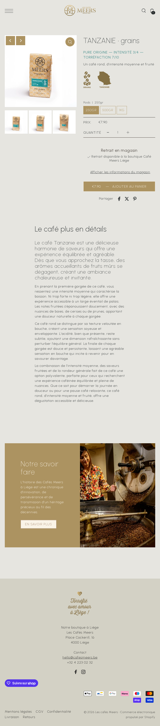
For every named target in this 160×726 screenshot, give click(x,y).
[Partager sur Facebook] (119, 198)
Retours (29, 717)
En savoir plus (38, 524)
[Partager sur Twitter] (127, 198)
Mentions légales (18, 712)
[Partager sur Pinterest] (135, 198)
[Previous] (10, 40)
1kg (122, 110)
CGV (39, 712)
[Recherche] (144, 10)
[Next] (20, 40)
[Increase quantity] (128, 132)
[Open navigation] (10, 11)
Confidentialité (59, 712)
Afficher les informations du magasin (120, 172)
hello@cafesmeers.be (80, 657)
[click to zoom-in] (70, 41)
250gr (91, 110)
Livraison (12, 717)
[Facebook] (76, 671)
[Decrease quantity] (108, 132)
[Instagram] (83, 671)
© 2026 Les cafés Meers (101, 712)
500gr (107, 110)
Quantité (92, 132)
